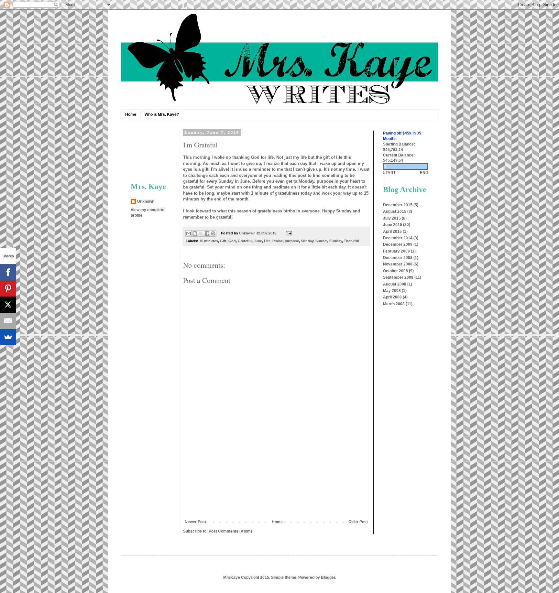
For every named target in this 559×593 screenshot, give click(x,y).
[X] (8, 304)
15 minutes (208, 241)
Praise (277, 241)
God (232, 241)
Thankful (351, 241)
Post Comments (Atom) (230, 531)
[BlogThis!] (195, 233)
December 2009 (397, 244)
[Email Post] (287, 233)
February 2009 (396, 251)
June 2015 (392, 224)
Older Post (358, 522)
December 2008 (397, 257)
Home (130, 114)
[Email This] (188, 233)
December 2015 (397, 205)
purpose (292, 241)
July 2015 (392, 218)
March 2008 (394, 304)
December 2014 (397, 238)
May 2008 (392, 290)
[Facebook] (8, 272)
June (258, 241)
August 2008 (394, 284)
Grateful (245, 241)
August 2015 (394, 211)
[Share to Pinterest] (213, 233)
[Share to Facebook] (207, 233)
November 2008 (397, 264)
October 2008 (395, 271)
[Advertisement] (276, 471)
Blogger (328, 577)
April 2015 (392, 231)
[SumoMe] (8, 337)
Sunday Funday (328, 241)
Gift (223, 241)
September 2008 (398, 277)
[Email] (8, 321)
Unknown (145, 201)
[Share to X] (201, 233)
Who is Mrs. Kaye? (162, 114)
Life (267, 241)
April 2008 (392, 297)
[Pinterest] (8, 288)
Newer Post (195, 522)
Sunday (307, 241)
